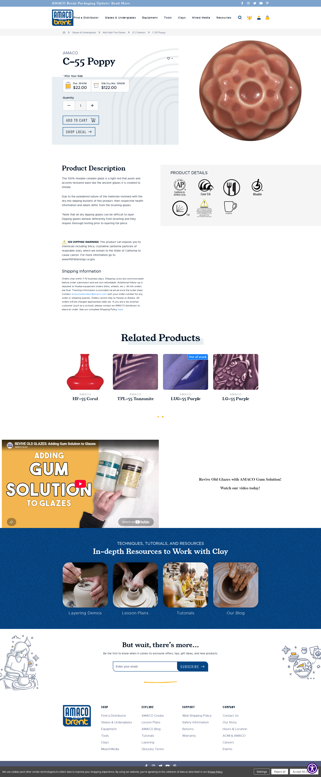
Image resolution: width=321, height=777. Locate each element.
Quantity (68, 97)
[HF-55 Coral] (85, 372)
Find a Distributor (113, 716)
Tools (105, 736)
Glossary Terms (153, 749)
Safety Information (195, 722)
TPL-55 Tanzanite (135, 399)
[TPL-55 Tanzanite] (135, 371)
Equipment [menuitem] (150, 17)
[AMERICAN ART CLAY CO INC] (63, 17)
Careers (228, 742)
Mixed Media (110, 749)
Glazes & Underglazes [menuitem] (120, 17)
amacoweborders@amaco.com (89, 293)
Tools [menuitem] (168, 17)
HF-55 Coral (85, 399)
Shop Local (76, 131)
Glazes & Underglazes (84, 32)
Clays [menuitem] (182, 17)
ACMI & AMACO (234, 736)
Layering (148, 742)
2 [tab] (163, 416)
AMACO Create (153, 716)
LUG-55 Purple (185, 399)
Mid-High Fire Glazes (114, 32)
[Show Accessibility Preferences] (312, 768)
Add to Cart (77, 120)
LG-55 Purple (235, 399)
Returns (188, 729)
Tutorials (186, 613)
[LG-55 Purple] (235, 371)
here (120, 309)
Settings (262, 771)
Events (227, 749)
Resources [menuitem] (224, 17)
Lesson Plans (135, 613)
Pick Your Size (73, 76)
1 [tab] (158, 416)
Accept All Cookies (304, 771)
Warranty (189, 736)
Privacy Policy (215, 771)
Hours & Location (235, 729)
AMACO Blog (151, 729)
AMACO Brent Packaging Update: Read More (91, 3)
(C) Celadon (138, 32)
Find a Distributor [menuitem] (86, 17)
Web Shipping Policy (197, 716)
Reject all (279, 771)
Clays (105, 742)
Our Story (230, 722)
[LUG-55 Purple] (185, 371)
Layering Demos (85, 613)
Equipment (109, 729)
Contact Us (231, 716)
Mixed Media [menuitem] (201, 17)
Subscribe (189, 666)
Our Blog (236, 613)
